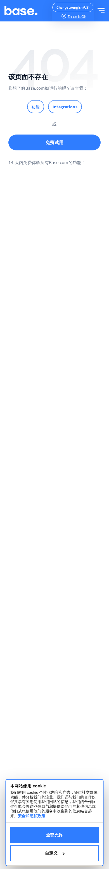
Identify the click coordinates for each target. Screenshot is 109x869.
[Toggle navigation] (101, 11)
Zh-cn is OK (77, 16)
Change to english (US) (72, 7)
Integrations (65, 106)
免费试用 (54, 142)
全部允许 (54, 835)
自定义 (51, 853)
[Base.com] (20, 11)
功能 (36, 106)
